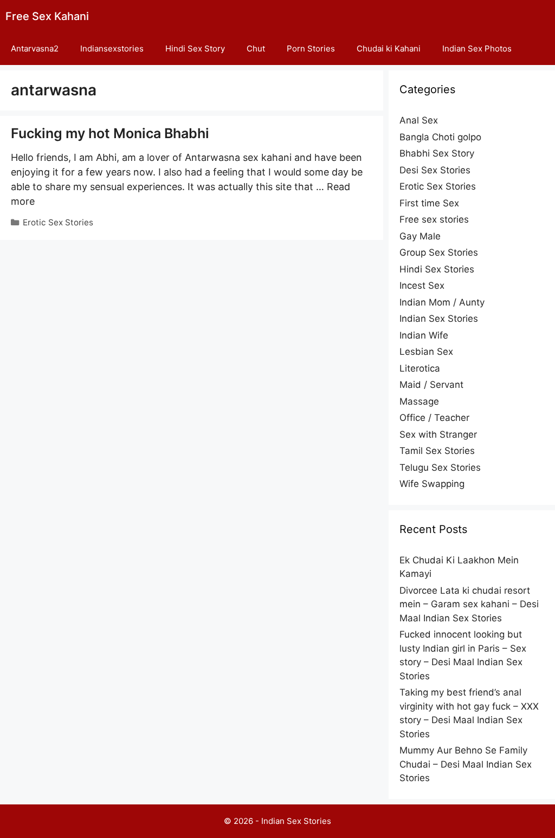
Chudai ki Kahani (389, 48)
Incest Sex (421, 285)
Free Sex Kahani (47, 16)
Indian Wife (423, 335)
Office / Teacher (434, 417)
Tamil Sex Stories (437, 450)
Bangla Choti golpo (440, 137)
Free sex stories (434, 219)
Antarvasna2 (35, 48)
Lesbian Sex (426, 351)
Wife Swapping (431, 483)
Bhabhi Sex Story (436, 153)
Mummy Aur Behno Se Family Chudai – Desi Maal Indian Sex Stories (465, 764)
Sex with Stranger (438, 434)
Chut (256, 48)
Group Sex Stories (438, 252)
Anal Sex (418, 120)
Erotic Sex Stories (58, 222)
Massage (419, 401)
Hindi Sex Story (195, 48)
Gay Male (420, 236)
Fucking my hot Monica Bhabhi (110, 133)
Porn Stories (311, 48)
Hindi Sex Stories (436, 269)
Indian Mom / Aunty (442, 302)
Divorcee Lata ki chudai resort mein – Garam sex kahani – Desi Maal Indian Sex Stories (469, 604)
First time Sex (429, 203)
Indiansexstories (112, 48)
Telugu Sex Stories (440, 467)
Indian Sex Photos (477, 48)
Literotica (419, 368)
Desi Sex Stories (434, 170)
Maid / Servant (431, 384)
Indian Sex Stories (438, 318)
